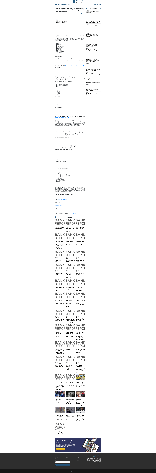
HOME (56, 4)
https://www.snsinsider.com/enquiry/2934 (62, 117)
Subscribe (62, 464)
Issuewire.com (66, 33)
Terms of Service (78, 457)
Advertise (78, 460)
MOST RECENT (59, 4)
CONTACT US (68, 4)
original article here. (74, 213)
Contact (78, 461)
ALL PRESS (64, 4)
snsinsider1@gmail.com (58, 205)
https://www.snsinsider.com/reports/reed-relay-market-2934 (74, 65)
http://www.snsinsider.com (59, 210)
